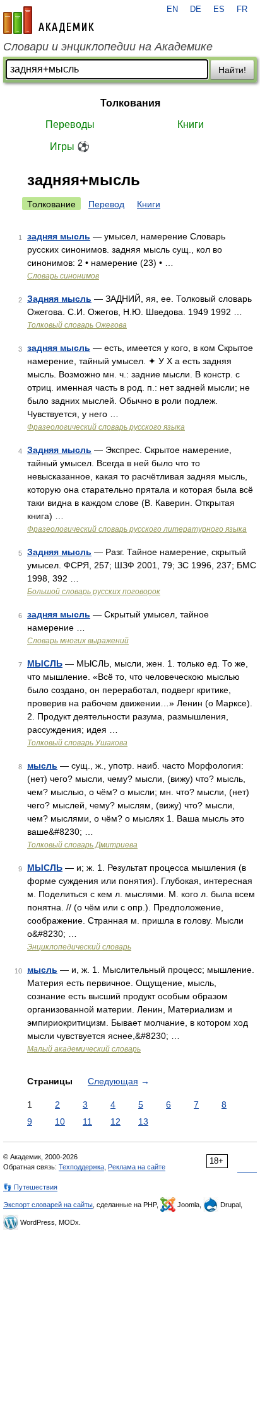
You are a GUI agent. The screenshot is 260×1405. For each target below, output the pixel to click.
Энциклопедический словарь (79, 947)
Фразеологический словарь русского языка (106, 427)
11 (87, 1121)
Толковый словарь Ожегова (77, 325)
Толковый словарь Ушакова (77, 742)
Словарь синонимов (63, 276)
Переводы (70, 124)
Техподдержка (81, 1167)
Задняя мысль (59, 299)
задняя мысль (58, 236)
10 (60, 1121)
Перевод (106, 204)
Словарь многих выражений (78, 640)
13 (143, 1121)
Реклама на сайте (136, 1167)
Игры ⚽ (70, 146)
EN (172, 9)
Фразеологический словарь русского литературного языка (137, 529)
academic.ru (48, 20)
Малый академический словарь (84, 1049)
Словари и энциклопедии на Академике (108, 46)
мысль (42, 765)
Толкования (130, 103)
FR (242, 9)
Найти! (232, 70)
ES (219, 9)
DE (195, 9)
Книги (190, 124)
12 (115, 1121)
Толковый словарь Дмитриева (82, 844)
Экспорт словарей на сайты (48, 1204)
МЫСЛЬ (44, 663)
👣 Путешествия (30, 1187)
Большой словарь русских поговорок (93, 591)
